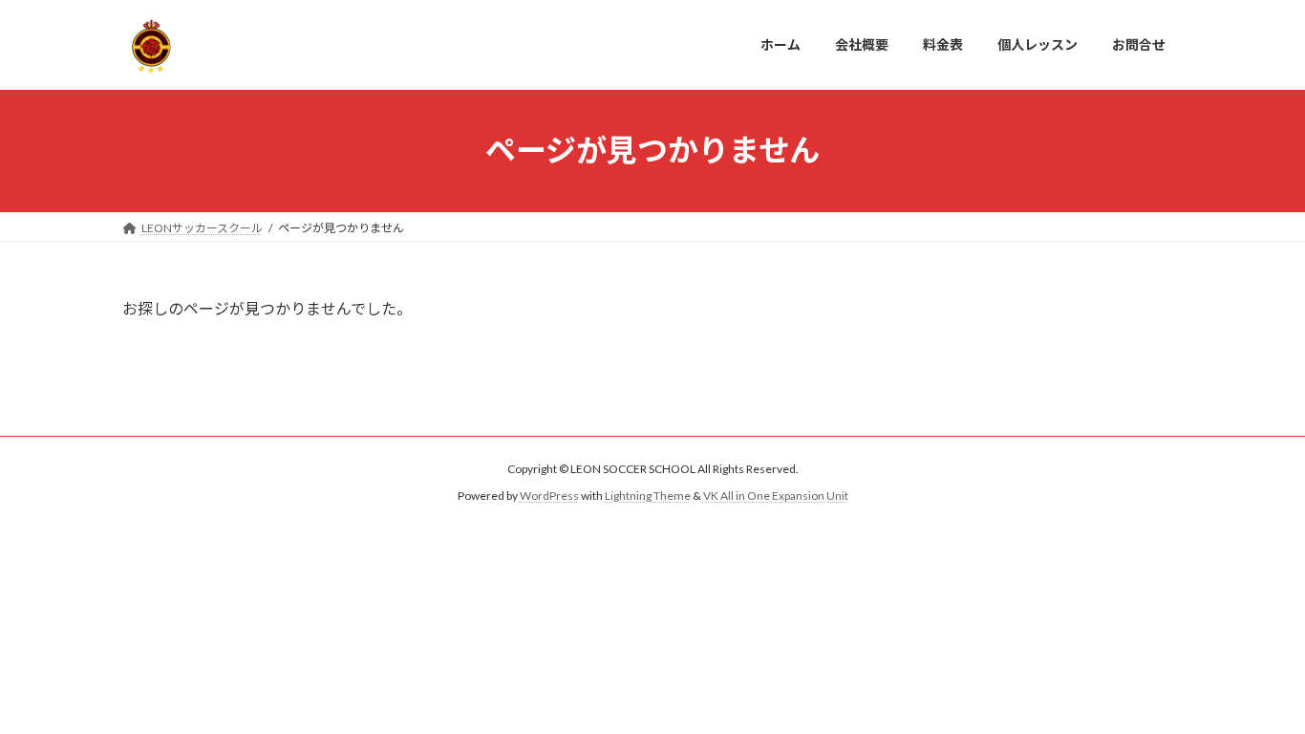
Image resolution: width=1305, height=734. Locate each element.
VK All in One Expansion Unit (775, 495)
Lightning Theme (648, 495)
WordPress (549, 495)
